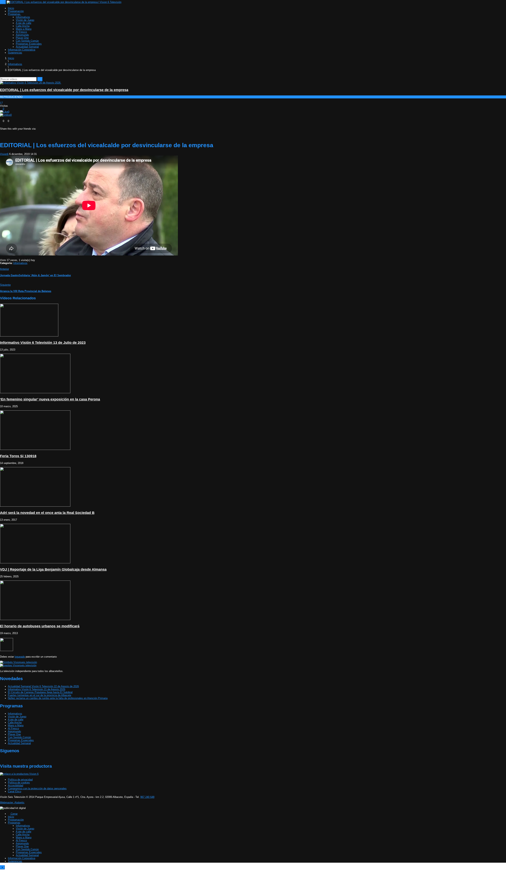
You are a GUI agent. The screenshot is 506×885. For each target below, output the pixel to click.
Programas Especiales (29, 43)
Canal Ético (14, 791)
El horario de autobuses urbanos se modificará (39, 626)
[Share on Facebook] (1, 131)
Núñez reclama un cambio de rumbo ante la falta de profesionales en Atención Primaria (58, 698)
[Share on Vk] (18, 131)
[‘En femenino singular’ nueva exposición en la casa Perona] (35, 392)
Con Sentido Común (27, 40)
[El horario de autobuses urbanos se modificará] (35, 619)
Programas (14, 14)
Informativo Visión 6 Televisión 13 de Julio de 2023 (43, 343)
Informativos (23, 17)
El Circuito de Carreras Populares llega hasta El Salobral (40, 692)
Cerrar (14, 813)
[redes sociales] (1, 75)
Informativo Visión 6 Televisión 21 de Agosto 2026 (36, 689)
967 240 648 (147, 796)
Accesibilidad (15, 785)
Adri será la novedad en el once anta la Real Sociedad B (47, 513)
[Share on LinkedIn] (7, 131)
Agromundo (22, 34)
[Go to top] (1, 883)
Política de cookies (19, 782)
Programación (16, 11)
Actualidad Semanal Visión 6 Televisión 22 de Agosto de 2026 (43, 686)
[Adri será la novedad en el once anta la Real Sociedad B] (35, 505)
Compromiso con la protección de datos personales (37, 788)
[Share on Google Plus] (12, 131)
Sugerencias (15, 52)
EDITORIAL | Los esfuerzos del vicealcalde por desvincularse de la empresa (64, 90)
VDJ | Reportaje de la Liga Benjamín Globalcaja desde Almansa (53, 569)
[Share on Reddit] (15, 131)
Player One (22, 37)
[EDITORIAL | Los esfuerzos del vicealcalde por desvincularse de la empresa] (31, 82)
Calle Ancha (22, 26)
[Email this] (23, 131)
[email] (4, 75)
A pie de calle (23, 23)
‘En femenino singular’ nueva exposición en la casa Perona (50, 399)
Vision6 (4, 154)
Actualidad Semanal (27, 46)
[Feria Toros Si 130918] (35, 449)
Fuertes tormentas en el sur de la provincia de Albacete (39, 695)
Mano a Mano (23, 28)
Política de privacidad (20, 779)
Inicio (11, 8)
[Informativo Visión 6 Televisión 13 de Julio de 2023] (29, 335)
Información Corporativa (21, 49)
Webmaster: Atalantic (12, 802)
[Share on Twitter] (4, 131)
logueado (20, 656)
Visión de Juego (25, 20)
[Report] (1, 118)
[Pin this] (20, 131)
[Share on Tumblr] (9, 131)
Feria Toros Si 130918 (18, 456)
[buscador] (12, 75)
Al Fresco (21, 31)
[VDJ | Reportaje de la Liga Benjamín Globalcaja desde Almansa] (35, 562)
